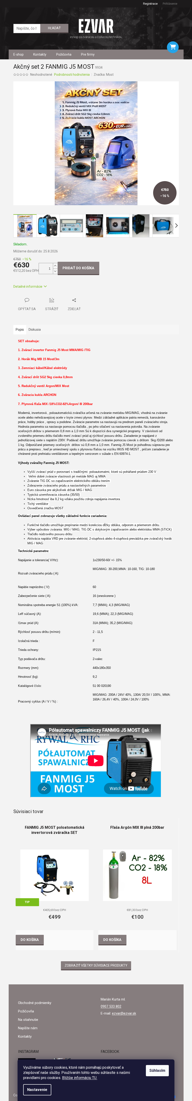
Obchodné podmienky (34, 1003)
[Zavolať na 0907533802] (15, 3)
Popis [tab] (20, 329)
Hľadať (54, 28)
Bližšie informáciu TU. (79, 1078)
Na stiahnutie (28, 1020)
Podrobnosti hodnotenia (72, 74)
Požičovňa (26, 1011)
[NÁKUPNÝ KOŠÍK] (173, 47)
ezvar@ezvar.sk (124, 1013)
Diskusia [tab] (35, 329)
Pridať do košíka (78, 268)
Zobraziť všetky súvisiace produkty (96, 965)
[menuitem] (18, 54)
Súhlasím (157, 1070)
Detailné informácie (27, 286)
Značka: (104, 74)
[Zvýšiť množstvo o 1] (55, 266)
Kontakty (25, 1036)
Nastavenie (37, 1089)
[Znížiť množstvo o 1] (55, 271)
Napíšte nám (27, 1028)
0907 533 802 (111, 1006)
